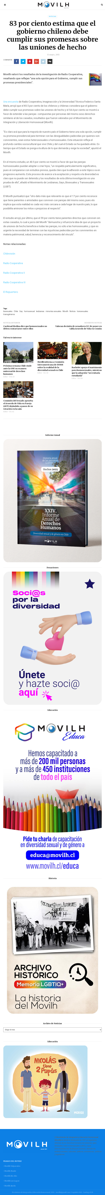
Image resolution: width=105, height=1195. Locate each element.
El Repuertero (10, 292)
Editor (5, 377)
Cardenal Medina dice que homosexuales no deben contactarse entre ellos (25, 327)
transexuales (82, 311)
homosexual (29, 311)
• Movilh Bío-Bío (10, 1176)
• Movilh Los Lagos (11, 1181)
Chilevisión (9, 253)
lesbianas (40, 311)
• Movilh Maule (9, 1171)
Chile (16, 311)
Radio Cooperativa (13, 263)
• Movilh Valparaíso (11, 1166)
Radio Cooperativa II (14, 272)
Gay (21, 311)
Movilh (65, 311)
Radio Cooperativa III (14, 282)
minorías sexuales (53, 311)
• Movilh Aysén (9, 1186)
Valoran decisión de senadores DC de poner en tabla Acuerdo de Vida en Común (78, 327)
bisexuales (7, 311)
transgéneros (9, 314)
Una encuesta (10, 101)
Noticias (52, 16)
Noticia (72, 311)
